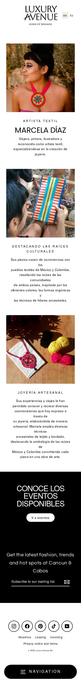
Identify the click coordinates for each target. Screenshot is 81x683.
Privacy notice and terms (40, 643)
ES (71, 15)
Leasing (40, 637)
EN (65, 15)
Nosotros (24, 637)
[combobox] (65, 15)
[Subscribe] (66, 581)
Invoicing (56, 637)
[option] (71, 15)
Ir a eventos (41, 517)
